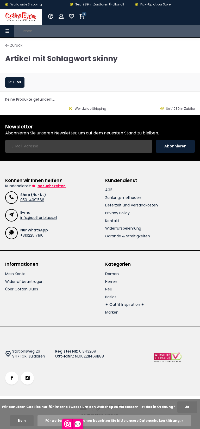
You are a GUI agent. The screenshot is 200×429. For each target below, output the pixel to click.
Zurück (16, 45)
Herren (111, 281)
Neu (108, 289)
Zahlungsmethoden (123, 197)
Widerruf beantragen (24, 281)
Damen (112, 273)
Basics (110, 297)
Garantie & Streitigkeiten (127, 236)
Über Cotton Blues (21, 289)
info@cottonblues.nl (38, 217)
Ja (187, 407)
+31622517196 (31, 235)
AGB (109, 189)
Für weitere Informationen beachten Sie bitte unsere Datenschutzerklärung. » (114, 421)
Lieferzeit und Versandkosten (131, 205)
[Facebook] (11, 378)
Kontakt (112, 220)
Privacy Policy (117, 213)
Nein (22, 421)
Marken (111, 312)
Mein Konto (15, 273)
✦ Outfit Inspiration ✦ (124, 304)
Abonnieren (175, 146)
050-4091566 (32, 200)
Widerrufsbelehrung (123, 228)
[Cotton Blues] (20, 17)
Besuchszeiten (52, 185)
